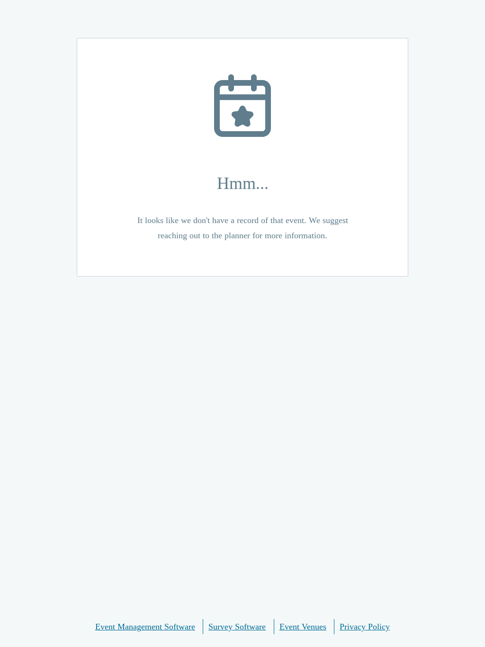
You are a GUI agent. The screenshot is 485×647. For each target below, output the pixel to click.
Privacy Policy (365, 626)
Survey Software (237, 626)
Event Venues (302, 626)
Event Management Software (145, 626)
